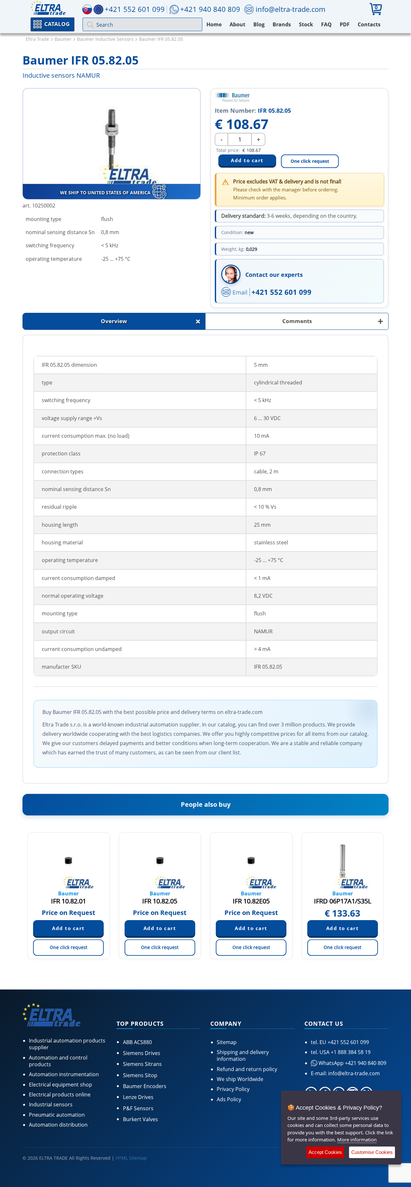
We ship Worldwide (240, 1079)
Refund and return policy (247, 1069)
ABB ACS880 (137, 1042)
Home (214, 24)
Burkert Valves (140, 1119)
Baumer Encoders (144, 1086)
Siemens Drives (141, 1053)
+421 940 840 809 (210, 9)
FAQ (326, 24)
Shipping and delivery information (243, 1055)
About (237, 24)
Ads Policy (229, 1099)
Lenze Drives (138, 1097)
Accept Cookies (325, 1152)
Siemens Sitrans (142, 1064)
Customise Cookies (372, 1152)
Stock (306, 24)
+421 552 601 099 (281, 292)
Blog (259, 24)
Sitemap (227, 1042)
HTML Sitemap (131, 1158)
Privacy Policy (233, 1089)
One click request (310, 161)
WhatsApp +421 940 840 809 (351, 1063)
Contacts (369, 24)
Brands (282, 24)
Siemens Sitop (140, 1075)
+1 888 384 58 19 (350, 1052)
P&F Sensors (138, 1108)
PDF (345, 24)
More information (357, 1139)
